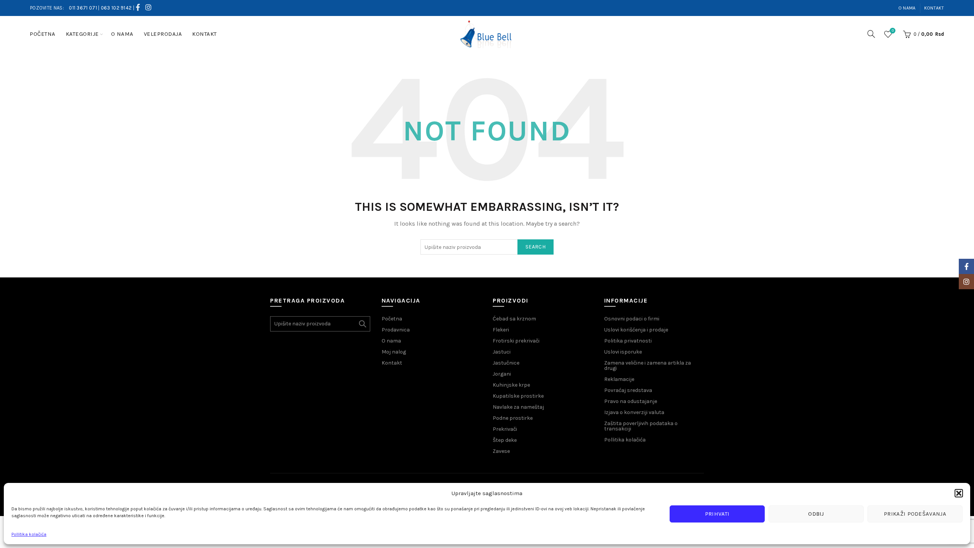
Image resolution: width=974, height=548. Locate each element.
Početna (43, 33)
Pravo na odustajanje (630, 401)
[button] (959, 493)
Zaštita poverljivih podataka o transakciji (641, 426)
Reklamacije (619, 379)
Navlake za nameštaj (518, 407)
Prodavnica (396, 330)
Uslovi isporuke (623, 352)
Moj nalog (394, 352)
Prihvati (717, 513)
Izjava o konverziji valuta (634, 412)
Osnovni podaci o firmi (631, 318)
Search (535, 247)
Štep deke (505, 440)
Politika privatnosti (628, 341)
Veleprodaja (163, 33)
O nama (907, 8)
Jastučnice (506, 363)
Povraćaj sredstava (628, 390)
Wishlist (893, 31)
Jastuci (502, 352)
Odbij (816, 513)
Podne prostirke (513, 418)
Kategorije (82, 33)
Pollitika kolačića (28, 534)
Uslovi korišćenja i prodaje (636, 330)
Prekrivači (505, 429)
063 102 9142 (116, 8)
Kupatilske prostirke (518, 396)
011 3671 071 (83, 8)
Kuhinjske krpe (511, 385)
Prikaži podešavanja (915, 513)
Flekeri (501, 330)
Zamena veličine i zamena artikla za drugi (647, 365)
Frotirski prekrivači (516, 341)
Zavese (501, 451)
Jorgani (502, 374)
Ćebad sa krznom (514, 318)
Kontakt (934, 8)
